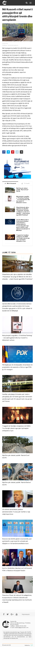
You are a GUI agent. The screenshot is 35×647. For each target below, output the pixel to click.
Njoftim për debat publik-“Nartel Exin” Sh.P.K (22, 189)
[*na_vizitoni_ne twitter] (8, 614)
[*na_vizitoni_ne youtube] (17, 614)
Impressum (26, 614)
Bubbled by (27, 645)
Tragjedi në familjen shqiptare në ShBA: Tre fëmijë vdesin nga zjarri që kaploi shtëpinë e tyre (23, 238)
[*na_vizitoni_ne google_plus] (12, 614)
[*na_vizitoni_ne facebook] (3, 614)
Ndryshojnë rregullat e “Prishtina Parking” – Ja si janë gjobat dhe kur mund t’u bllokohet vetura (23, 199)
